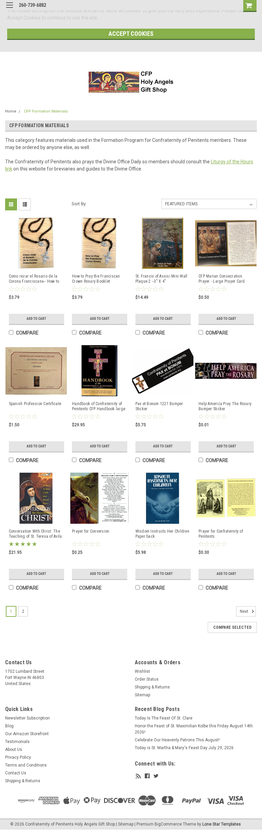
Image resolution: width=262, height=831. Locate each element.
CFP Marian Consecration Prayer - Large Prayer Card (222, 279)
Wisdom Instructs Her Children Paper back (162, 534)
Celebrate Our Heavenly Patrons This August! (177, 740)
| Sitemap (124, 824)
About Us (13, 749)
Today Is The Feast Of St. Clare (163, 718)
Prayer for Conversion (90, 531)
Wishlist (142, 671)
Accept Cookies (131, 33)
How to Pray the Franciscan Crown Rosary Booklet (96, 279)
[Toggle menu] (9, 9)
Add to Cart (36, 319)
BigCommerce (168, 824)
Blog (9, 726)
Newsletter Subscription (27, 718)
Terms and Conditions (26, 765)
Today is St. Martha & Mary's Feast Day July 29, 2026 (184, 747)
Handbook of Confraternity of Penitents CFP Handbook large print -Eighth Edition (98, 406)
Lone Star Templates (221, 824)
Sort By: (79, 203)
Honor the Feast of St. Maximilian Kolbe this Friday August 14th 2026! (194, 729)
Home (10, 111)
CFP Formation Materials (46, 111)
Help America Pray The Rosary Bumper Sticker (225, 406)
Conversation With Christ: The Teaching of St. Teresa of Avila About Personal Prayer (35, 534)
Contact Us (15, 773)
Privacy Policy (18, 757)
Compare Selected (232, 627)
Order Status (147, 679)
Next (244, 611)
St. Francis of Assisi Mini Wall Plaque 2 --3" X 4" (161, 279)
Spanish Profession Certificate (35, 403)
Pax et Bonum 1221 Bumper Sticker (159, 406)
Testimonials (17, 741)
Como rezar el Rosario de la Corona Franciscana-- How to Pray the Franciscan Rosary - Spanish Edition (34, 279)
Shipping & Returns (152, 687)
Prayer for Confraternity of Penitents (221, 534)
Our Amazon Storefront (27, 733)
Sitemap (142, 695)
